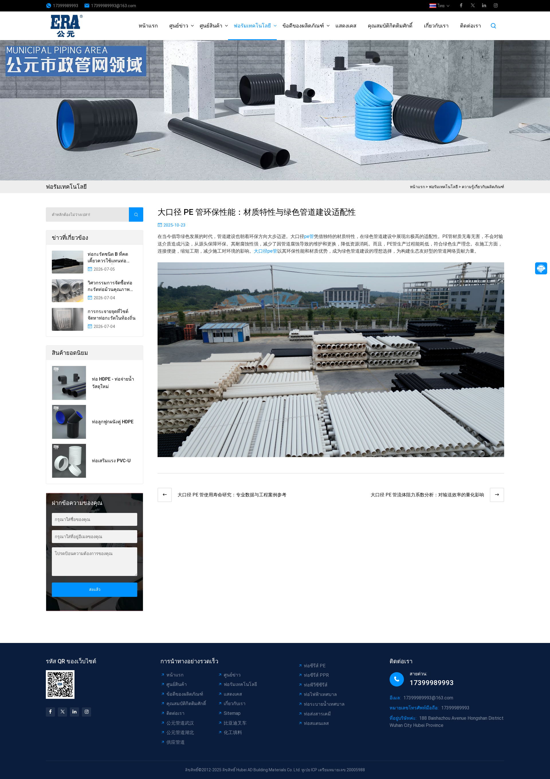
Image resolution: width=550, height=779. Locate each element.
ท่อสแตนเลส (316, 723)
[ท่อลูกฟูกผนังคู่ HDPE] (69, 422)
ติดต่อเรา (470, 26)
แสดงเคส (345, 26)
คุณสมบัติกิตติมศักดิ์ (390, 26)
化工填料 (233, 732)
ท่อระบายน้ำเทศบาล (324, 704)
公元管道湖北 (180, 732)
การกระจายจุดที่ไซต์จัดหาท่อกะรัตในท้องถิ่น (111, 314)
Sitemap (232, 713)
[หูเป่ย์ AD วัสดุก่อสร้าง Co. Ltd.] (68, 25)
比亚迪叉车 (235, 723)
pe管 (309, 236)
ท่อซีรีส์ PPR (316, 675)
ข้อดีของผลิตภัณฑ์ (303, 26)
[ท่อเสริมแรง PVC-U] (69, 461)
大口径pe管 (265, 251)
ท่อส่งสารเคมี (317, 714)
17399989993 (65, 5)
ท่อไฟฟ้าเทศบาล (320, 694)
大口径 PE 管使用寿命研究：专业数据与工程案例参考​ (232, 494)
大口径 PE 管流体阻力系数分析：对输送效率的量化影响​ (427, 494)
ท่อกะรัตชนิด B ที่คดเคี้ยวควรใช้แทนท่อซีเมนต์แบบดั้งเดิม (108, 257)
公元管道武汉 (180, 723)
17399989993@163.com (113, 5)
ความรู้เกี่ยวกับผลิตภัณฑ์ (483, 186)
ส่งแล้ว (94, 589)
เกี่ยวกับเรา (436, 26)
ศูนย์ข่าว (178, 26)
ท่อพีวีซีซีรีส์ (315, 685)
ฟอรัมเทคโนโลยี (252, 26)
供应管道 (175, 742)
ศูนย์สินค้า (211, 26)
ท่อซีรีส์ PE (314, 665)
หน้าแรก (148, 26)
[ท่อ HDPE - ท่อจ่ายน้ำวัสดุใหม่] (69, 383)
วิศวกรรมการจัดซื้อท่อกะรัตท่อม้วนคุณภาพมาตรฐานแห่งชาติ (110, 286)
